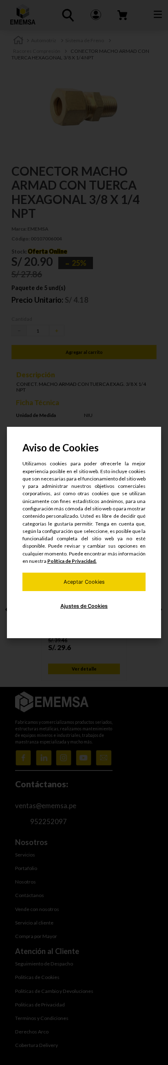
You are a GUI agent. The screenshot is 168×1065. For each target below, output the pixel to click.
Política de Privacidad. (72, 561)
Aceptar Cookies (84, 582)
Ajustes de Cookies (84, 606)
